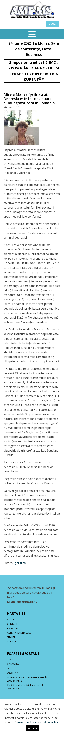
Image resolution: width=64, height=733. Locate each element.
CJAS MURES (13, 663)
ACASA (10, 619)
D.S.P (9, 668)
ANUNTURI (12, 628)
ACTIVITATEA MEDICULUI (19, 632)
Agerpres (19, 563)
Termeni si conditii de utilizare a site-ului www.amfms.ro (27, 679)
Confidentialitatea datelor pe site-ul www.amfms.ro (25, 687)
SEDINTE (11, 637)
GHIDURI (11, 641)
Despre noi (12, 672)
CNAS (10, 659)
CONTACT (12, 623)
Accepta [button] (32, 728)
